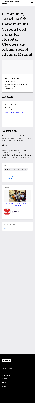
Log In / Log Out (7, 368)
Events (4, 383)
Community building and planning (15, 169)
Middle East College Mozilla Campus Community (17, 204)
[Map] (17, 121)
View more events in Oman (14, 112)
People (4, 390)
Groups (4, 386)
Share (9, 178)
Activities (5, 379)
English (6, 228)
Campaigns (6, 375)
